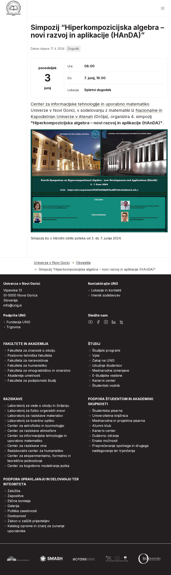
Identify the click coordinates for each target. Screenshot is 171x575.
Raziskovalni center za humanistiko (35, 451)
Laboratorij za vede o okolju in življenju (38, 405)
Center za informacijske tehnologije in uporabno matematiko (90, 104)
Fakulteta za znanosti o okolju (31, 350)
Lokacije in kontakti (106, 290)
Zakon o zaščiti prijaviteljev (29, 521)
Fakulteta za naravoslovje (28, 360)
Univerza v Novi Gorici (52, 263)
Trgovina (13, 327)
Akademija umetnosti (24, 375)
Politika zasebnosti (22, 511)
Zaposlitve (16, 496)
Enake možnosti (104, 441)
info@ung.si (12, 305)
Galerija (13, 506)
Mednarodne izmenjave (110, 370)
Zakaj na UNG (103, 360)
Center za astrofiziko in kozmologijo (36, 426)
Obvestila (83, 263)
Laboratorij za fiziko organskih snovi (36, 410)
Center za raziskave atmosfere (32, 431)
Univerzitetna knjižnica (110, 415)
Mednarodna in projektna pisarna (118, 421)
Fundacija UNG (18, 322)
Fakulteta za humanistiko (27, 365)
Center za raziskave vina (27, 446)
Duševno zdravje (105, 436)
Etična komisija (19, 501)
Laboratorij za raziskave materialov (35, 415)
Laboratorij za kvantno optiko (31, 421)
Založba (14, 491)
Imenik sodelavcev (105, 295)
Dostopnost (17, 516)
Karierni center (104, 380)
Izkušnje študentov (107, 365)
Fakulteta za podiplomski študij (32, 380)
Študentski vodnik (106, 385)
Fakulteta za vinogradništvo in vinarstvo (39, 370)
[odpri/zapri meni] (162, 8)
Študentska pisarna (107, 410)
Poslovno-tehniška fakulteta (30, 355)
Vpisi (95, 355)
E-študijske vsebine (107, 375)
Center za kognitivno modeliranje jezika (38, 466)
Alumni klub (101, 426)
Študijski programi (106, 350)
